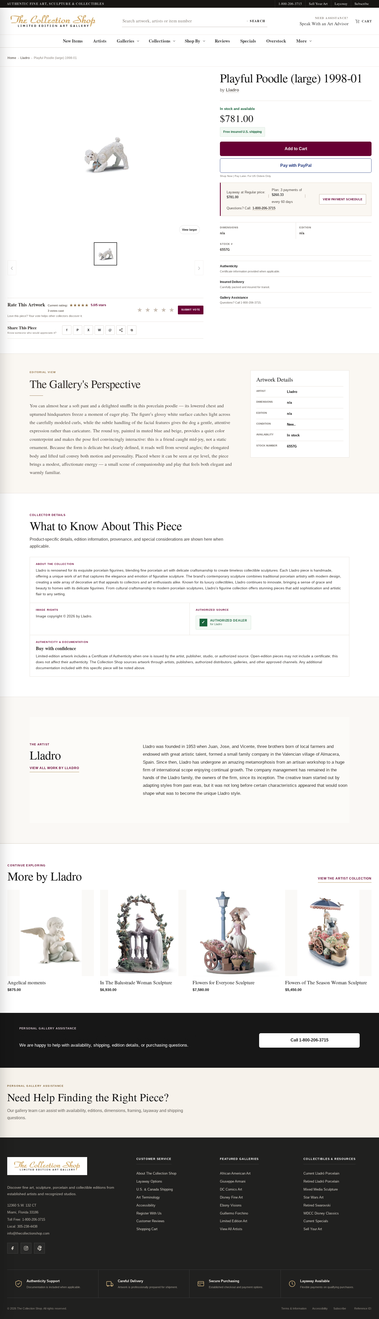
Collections (159, 41)
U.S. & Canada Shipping (154, 1189)
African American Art (235, 1173)
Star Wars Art (313, 1197)
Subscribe (362, 3)
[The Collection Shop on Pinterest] (39, 1248)
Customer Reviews (150, 1221)
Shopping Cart (147, 1229)
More (301, 41)
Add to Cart (296, 149)
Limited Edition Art (233, 1221)
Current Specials (315, 1221)
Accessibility (145, 1205)
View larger (189, 229)
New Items (73, 41)
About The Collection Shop (156, 1173)
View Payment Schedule (342, 199)
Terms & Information (294, 1308)
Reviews (222, 41)
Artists (99, 41)
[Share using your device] (121, 330)
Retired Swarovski (317, 1205)
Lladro (25, 58)
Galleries (126, 41)
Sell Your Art (318, 3)
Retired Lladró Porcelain (321, 1181)
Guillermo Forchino (234, 1213)
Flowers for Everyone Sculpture (223, 982)
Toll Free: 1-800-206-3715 (26, 1219)
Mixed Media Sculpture (320, 1189)
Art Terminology (148, 1197)
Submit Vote (190, 309)
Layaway (341, 3)
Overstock (276, 41)
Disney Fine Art (231, 1197)
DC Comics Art (231, 1189)
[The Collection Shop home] (53, 21)
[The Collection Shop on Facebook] (12, 1248)
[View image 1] (105, 253)
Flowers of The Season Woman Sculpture (326, 982)
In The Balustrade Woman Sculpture (136, 982)
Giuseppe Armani (232, 1181)
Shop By (193, 41)
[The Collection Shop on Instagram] (26, 1248)
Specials (248, 41)
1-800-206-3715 (290, 3)
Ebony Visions (231, 1205)
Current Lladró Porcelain (321, 1173)
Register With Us (149, 1213)
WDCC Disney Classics (321, 1213)
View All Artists (231, 1229)
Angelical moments (26, 982)
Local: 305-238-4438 (22, 1226)
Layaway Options (149, 1181)
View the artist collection (345, 878)
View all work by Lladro (54, 768)
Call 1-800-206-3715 (309, 1040)
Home (11, 58)
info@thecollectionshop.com (28, 1233)
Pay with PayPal (295, 165)
